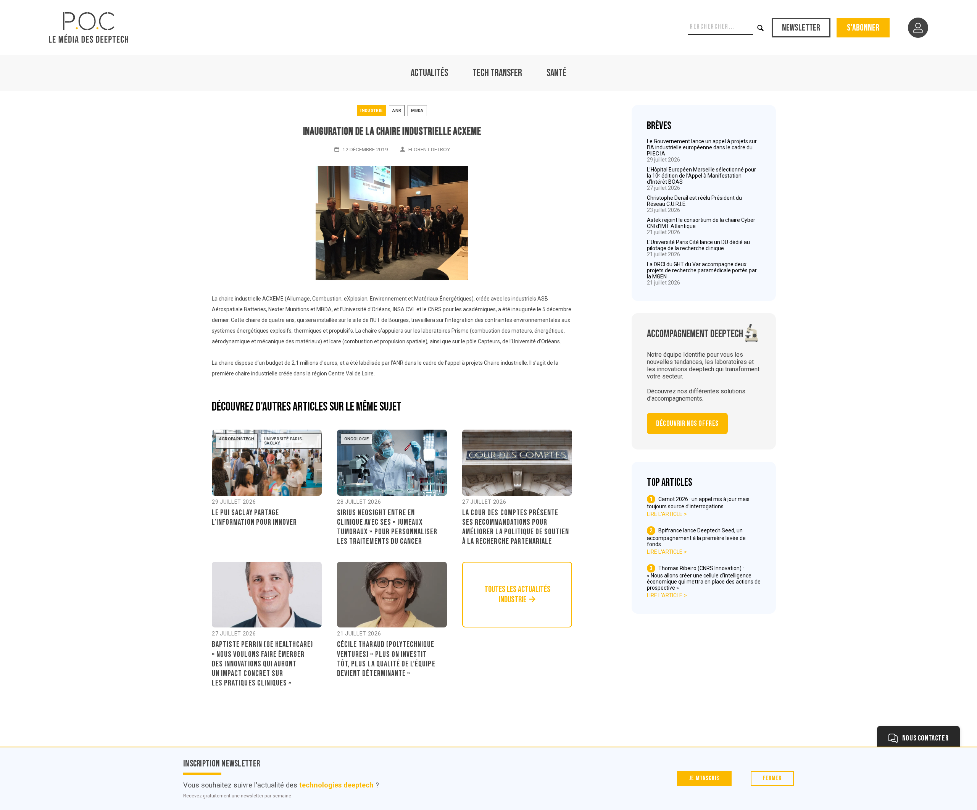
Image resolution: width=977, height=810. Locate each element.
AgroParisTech (236, 439)
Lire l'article (664, 514)
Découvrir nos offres (687, 423)
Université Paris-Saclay (284, 441)
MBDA (417, 110)
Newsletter (801, 27)
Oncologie (356, 439)
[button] (761, 27)
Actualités (429, 73)
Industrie (371, 110)
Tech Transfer (497, 73)
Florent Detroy (429, 149)
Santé (556, 73)
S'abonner (863, 27)
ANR (396, 110)
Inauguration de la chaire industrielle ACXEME (392, 131)
